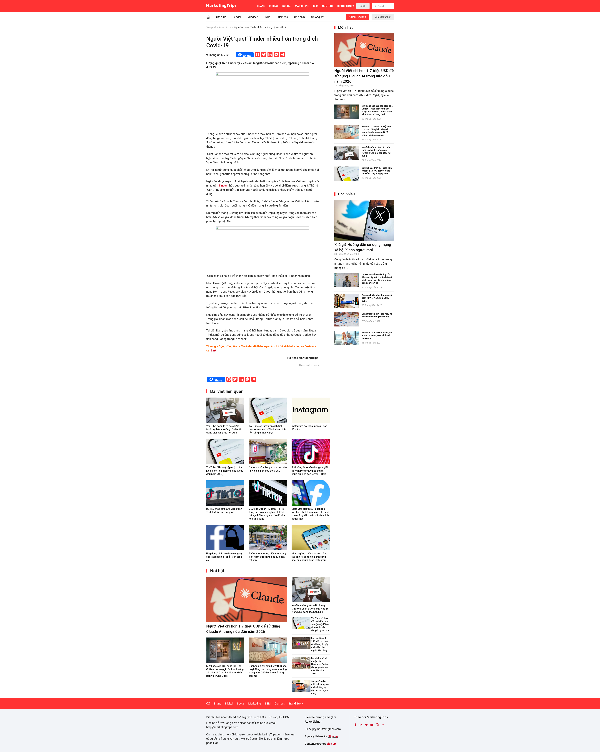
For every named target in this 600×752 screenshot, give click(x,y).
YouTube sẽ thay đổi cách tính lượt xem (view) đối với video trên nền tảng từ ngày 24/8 (267, 429)
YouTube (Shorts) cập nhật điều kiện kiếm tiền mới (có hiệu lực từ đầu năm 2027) (224, 471)
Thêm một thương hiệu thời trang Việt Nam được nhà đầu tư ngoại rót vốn (267, 557)
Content (327, 6)
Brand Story (345, 6)
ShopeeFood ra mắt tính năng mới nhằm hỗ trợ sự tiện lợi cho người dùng (320, 687)
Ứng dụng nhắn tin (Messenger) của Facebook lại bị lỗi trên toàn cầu (224, 557)
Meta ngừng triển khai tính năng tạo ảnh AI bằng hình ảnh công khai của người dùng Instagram (309, 557)
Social (286, 6)
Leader (236, 17)
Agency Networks (357, 17)
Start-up (221, 17)
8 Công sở (317, 17)
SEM (315, 6)
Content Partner (382, 17)
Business (282, 17)
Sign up (333, 736)
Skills (267, 17)
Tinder (223, 185)
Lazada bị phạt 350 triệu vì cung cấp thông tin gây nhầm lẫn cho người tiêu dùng (319, 644)
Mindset (253, 17)
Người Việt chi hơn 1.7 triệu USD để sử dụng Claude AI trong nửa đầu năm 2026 (364, 76)
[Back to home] (221, 6)
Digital (273, 6)
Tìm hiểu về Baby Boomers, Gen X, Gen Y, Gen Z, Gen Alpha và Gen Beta (377, 335)
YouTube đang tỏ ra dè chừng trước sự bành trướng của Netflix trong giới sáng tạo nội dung (224, 429)
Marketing (302, 6)
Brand (261, 6)
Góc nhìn (299, 17)
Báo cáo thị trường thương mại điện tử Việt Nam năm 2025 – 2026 (377, 298)
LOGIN (363, 6)
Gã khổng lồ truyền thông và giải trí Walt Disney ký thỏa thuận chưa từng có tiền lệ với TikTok (310, 471)
